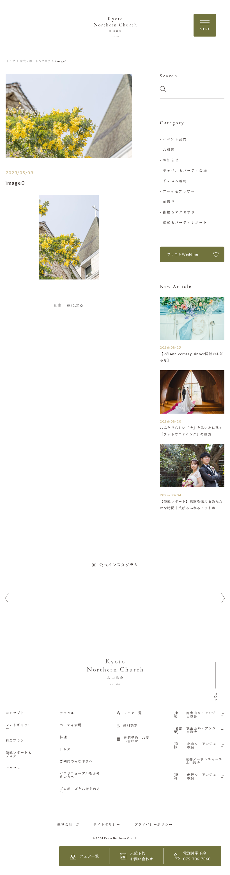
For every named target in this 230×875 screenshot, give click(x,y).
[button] (7, 598)
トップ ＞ (12, 61)
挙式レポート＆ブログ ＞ (37, 61)
